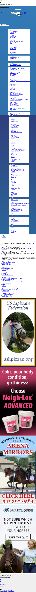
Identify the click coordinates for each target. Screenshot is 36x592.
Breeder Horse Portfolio (14, 128)
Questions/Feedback (3, 584)
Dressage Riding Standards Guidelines (15, 100)
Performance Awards (5, 269)
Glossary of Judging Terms (14, 103)
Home (3, 235)
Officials (11, 43)
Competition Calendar (14, 191)
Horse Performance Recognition (15, 158)
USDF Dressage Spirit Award (6, 295)
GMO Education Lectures (14, 92)
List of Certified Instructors (15, 211)
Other (12, 156)
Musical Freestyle (13, 171)
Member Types (13, 117)
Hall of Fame (12, 33)
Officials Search (13, 174)
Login (18, 9)
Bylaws (11, 45)
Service (12, 134)
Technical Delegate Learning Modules (15, 93)
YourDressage (13, 229)
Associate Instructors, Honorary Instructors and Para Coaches (20, 203)
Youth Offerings (12, 35)
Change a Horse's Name (14, 127)
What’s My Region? (14, 120)
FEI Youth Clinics (12, 79)
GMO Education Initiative (14, 91)
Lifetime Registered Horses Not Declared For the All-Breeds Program (12, 281)
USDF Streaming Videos (13, 114)
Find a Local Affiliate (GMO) (14, 57)
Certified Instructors (13, 42)
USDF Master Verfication (14, 121)
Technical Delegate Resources (14, 105)
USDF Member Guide (14, 228)
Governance (11, 44)
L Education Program (13, 67)
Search (13, 145)
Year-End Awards (13, 143)
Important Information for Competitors (8, 279)
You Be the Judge (13, 85)
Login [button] (19, 15)
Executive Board (12, 37)
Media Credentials (13, 231)
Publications (12, 227)
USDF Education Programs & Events (15, 65)
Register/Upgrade (13, 124)
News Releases (13, 233)
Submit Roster (13, 218)
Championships (13, 165)
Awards (3, 236)
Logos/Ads (12, 232)
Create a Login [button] (19, 16)
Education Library (12, 88)
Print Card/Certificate (14, 126)
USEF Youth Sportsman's (14, 153)
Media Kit (12, 230)
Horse (12, 123)
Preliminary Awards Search (6, 263)
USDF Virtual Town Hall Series (14, 87)
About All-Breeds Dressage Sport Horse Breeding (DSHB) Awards (12, 278)
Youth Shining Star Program (15, 151)
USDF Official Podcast (13, 102)
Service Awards (4, 272)
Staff (10, 38)
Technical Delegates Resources (15, 207)
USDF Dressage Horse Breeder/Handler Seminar (17, 72)
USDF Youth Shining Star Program (7, 294)
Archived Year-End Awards (6, 267)
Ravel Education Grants (5, 291)
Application (13, 160)
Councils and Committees (13, 47)
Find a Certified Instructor (13, 58)
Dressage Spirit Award (14, 154)
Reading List (12, 98)
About (1, 580)
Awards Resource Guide (14, 131)
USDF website (20, 257)
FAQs (11, 53)
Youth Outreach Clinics (13, 80)
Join (10, 59)
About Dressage (12, 29)
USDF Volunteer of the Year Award (7, 275)
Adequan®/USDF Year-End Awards (7, 271)
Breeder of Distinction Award (15, 159)
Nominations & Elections (13, 50)
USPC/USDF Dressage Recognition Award (17, 150)
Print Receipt (13, 119)
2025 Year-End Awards (5, 265)
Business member (19, 14)
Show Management (14, 173)
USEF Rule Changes (14, 193)
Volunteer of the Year (14, 139)
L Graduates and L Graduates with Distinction (16, 41)
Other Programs (12, 75)
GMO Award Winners (5, 274)
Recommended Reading (13, 69)
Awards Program (13, 130)
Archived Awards (4, 266)
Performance (13, 142)
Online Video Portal (13, 74)
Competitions (12, 63)
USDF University (12, 82)
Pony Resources (12, 107)
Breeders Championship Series (15, 168)
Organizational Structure (13, 48)
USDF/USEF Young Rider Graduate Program (16, 77)
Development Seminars (14, 200)
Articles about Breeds (5, 282)
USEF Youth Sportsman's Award (7, 296)
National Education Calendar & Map (15, 64)
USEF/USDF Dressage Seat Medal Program (17, 169)
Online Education (12, 89)
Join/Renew (2, 586)
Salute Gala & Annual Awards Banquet (16, 132)
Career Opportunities (13, 51)
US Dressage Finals (14, 166)
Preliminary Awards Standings (6, 261)
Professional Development (14, 96)
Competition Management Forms (16, 175)
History (11, 30)
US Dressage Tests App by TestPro (15, 113)
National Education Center (14, 31)
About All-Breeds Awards (6, 277)
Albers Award (4, 287)
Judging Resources (13, 208)
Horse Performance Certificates (15, 187)
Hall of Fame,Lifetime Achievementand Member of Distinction (15, 136)
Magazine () (14, 34)
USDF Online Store (13, 112)
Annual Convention (13, 49)
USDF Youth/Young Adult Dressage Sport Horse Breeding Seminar (20, 81)
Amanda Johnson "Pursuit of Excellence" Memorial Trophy (11, 288)
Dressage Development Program (14, 95)
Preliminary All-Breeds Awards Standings (8, 262)
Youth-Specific (12, 78)
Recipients (13, 161)
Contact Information (13, 36)
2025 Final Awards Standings (6, 264)
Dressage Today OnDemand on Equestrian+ (16, 94)
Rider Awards (4, 270)
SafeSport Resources (13, 52)
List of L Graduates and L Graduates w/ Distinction (17, 70)
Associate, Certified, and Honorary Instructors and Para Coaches (19, 99)
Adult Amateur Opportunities (14, 104)
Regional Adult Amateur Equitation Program (17, 170)
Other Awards (4, 286)
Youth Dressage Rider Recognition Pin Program (18, 149)
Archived (13, 146)
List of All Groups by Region (15, 220)
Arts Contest (13, 157)
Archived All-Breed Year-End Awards (8, 268)
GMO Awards (13, 138)
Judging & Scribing (13, 56)
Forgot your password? (23, 13)
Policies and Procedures (13, 46)
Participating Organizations (6, 280)
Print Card (12, 118)
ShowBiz (12, 176)
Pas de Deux (13, 172)
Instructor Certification (13, 97)
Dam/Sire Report (13, 129)
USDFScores (13, 192)
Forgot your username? (23, 12)
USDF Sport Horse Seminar (14, 73)
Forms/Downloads (3, 583)
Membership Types (13, 32)
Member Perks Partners (13, 40)
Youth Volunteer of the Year (15, 140)
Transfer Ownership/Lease (15, 125)
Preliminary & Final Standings (15, 144)
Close (1, 5)
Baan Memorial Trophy (5, 290)
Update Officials (13, 217)
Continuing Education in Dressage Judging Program (17, 68)
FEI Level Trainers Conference (14, 76)
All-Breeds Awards (5, 276)
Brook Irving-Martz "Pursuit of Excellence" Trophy (10, 289)
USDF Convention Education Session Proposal (17, 108)
